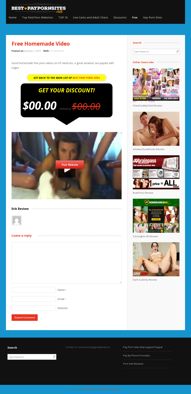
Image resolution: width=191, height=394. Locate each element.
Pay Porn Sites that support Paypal (142, 347)
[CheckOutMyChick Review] (156, 101)
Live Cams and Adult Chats (90, 17)
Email (61, 299)
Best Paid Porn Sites (86, 78)
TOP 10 (63, 17)
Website (62, 308)
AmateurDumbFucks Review (148, 149)
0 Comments (57, 51)
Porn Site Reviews (133, 363)
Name (62, 290)
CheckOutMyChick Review (147, 105)
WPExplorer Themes (109, 389)
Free (134, 17)
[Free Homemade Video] (67, 198)
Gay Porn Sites (152, 17)
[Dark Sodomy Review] (156, 275)
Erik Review (20, 209)
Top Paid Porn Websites (37, 17)
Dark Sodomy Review (145, 279)
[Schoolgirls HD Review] (156, 231)
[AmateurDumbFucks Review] (156, 145)
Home (12, 17)
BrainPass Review (143, 192)
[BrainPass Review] (156, 188)
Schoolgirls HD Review (145, 236)
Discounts (120, 17)
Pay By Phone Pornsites (136, 355)
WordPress (89, 389)
